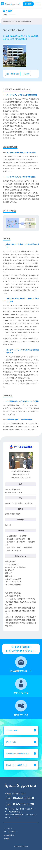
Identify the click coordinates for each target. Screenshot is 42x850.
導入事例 (18, 21)
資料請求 (28, 4)
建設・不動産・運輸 (13, 74)
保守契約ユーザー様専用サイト (17, 753)
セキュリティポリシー (10, 832)
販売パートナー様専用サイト (16, 765)
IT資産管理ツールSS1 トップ (8, 21)
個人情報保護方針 (9, 835)
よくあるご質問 (11, 730)
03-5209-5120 (23, 804)
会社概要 (6, 839)
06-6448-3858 (23, 798)
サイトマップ (8, 828)
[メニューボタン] (38, 3)
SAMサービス (11, 742)
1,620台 (27, 74)
